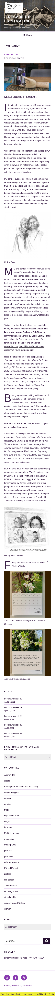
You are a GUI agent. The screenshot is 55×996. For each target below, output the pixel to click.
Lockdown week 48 (13, 733)
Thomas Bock (10, 885)
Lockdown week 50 (13, 716)
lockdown (8, 827)
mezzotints (9, 839)
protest (7, 874)
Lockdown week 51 (13, 707)
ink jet (7, 821)
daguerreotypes (11, 792)
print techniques (11, 862)
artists (7, 781)
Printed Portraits (11, 868)
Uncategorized (11, 891)
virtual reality (10, 897)
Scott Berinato (44, 336)
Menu (29, 35)
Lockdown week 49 (13, 725)
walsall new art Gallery (14, 903)
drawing (7, 798)
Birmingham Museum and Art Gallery (21, 786)
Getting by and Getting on (16, 416)
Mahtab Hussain (11, 833)
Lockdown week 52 (13, 698)
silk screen (9, 879)
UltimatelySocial (46, 994)
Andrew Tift (9, 775)
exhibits (7, 804)
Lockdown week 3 (15, 58)
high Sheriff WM (11, 815)
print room (9, 856)
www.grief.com (11, 346)
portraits (8, 850)
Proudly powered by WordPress (18, 985)
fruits (6, 810)
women (7, 909)
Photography (10, 844)
